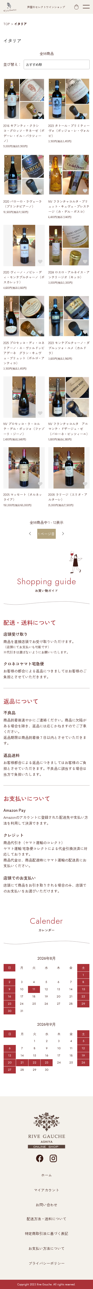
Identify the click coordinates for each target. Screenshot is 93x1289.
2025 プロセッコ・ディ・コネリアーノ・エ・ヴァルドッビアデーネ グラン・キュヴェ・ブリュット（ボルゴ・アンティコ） (23, 352)
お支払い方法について (46, 1248)
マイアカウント (46, 1190)
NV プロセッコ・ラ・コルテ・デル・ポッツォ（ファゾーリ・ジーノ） (23, 428)
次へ (63, 534)
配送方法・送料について (46, 1218)
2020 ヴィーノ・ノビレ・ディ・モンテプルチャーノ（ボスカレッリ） (23, 277)
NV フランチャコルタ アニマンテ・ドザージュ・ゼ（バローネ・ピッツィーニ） (70, 428)
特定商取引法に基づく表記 (46, 1233)
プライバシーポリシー (46, 1263)
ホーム (46, 1175)
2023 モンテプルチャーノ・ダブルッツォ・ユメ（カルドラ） (69, 347)
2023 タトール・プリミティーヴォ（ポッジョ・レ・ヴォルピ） (69, 130)
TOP (6, 23)
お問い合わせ (46, 1204)
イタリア (20, 23)
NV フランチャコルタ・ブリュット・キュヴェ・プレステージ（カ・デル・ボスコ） (68, 206)
